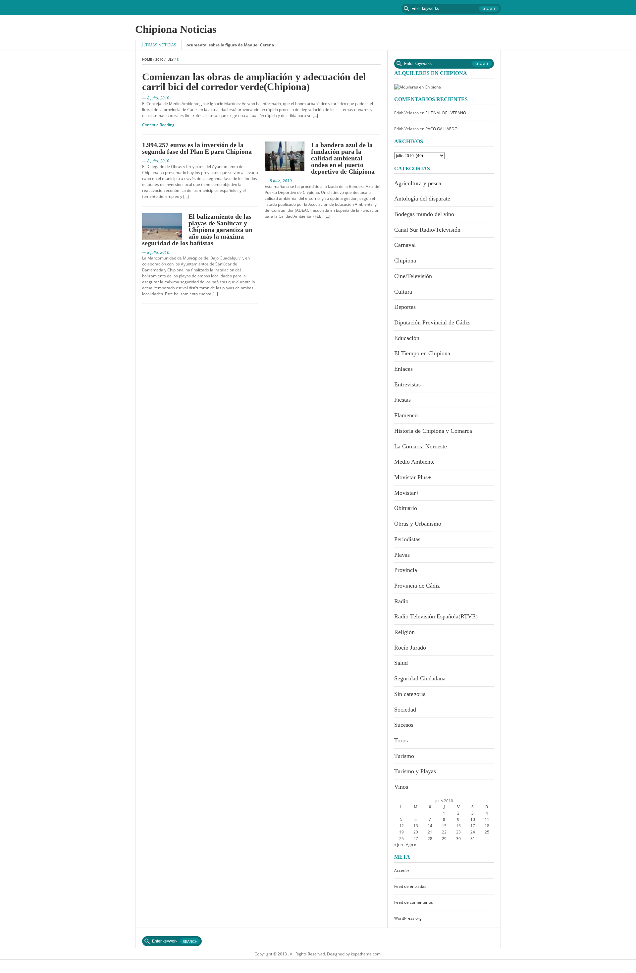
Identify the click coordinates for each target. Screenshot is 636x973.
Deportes (405, 307)
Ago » (411, 844)
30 (458, 838)
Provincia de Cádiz (417, 585)
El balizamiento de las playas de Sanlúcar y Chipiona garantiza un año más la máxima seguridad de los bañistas (197, 230)
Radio (401, 601)
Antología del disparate (422, 198)
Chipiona (405, 260)
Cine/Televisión (413, 276)
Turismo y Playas (415, 771)
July (170, 59)
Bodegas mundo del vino (424, 214)
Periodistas (407, 539)
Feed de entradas (410, 886)
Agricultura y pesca (417, 183)
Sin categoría (410, 694)
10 (472, 819)
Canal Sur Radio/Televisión (427, 229)
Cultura (403, 291)
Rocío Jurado (410, 647)
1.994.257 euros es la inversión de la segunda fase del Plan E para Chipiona (197, 148)
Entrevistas (407, 384)
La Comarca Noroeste (420, 446)
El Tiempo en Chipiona (422, 353)
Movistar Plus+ (412, 477)
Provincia (405, 570)
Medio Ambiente (414, 461)
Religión (404, 632)
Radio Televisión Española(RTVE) (436, 616)
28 (430, 838)
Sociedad (405, 709)
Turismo (404, 756)
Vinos (401, 786)
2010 (159, 59)
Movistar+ (406, 492)
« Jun (398, 844)
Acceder (401, 870)
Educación (406, 338)
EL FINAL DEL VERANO (445, 113)
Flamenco (406, 415)
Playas (402, 554)
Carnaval (405, 245)
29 (444, 838)
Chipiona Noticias (175, 29)
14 (430, 826)
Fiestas (402, 399)
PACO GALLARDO (441, 129)
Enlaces (403, 369)
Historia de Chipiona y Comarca (433, 431)
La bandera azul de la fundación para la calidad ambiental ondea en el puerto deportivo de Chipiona (343, 158)
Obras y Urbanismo (417, 523)
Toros (401, 740)
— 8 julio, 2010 (155, 98)
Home (147, 59)
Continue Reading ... (160, 125)
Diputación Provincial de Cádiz (432, 322)
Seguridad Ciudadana (420, 678)
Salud (401, 662)
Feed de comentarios (413, 902)
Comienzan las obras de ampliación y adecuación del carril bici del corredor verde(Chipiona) (254, 81)
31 (472, 838)
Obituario (405, 508)
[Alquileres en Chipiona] (417, 86)
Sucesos (403, 724)
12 (401, 826)
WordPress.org (408, 918)
